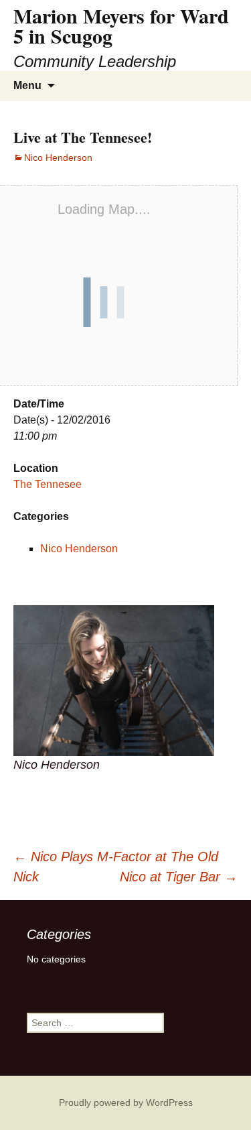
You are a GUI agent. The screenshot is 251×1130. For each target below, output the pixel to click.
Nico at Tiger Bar (179, 876)
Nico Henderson (58, 157)
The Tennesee (47, 484)
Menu (27, 85)
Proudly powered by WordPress (126, 1102)
